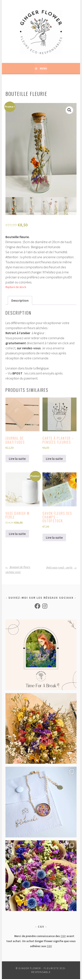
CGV (63, 936)
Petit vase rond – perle (59, 567)
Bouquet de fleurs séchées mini (17, 570)
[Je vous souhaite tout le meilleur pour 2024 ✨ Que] (40, 728)
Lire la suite (17, 458)
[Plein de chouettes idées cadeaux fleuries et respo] (40, 802)
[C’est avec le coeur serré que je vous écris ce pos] (40, 654)
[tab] (20, 300)
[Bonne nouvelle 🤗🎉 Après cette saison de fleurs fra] (40, 875)
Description (20, 300)
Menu (43, 68)
